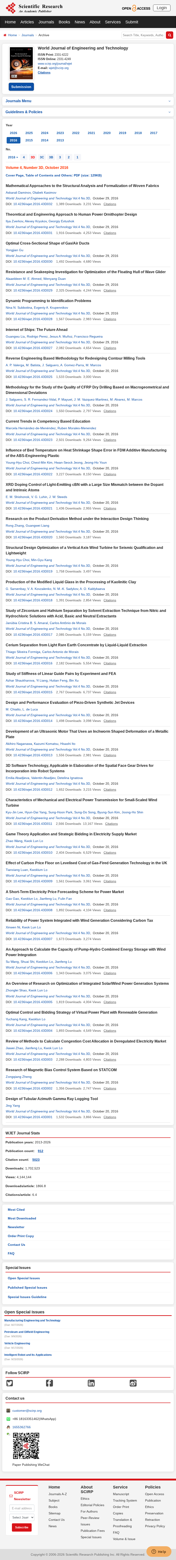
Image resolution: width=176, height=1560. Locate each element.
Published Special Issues (27, 1287)
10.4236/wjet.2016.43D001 (32, 1117)
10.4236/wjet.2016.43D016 (32, 663)
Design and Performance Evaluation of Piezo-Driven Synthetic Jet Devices (70, 702)
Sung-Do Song (85, 812)
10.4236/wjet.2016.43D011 (32, 823)
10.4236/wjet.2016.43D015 (32, 692)
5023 (36, 1159)
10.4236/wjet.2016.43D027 (32, 348)
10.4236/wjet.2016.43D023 (32, 440)
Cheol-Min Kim (41, 462)
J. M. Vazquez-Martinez (91, 399)
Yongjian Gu (14, 250)
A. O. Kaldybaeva (92, 589)
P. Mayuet (65, 399)
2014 (44, 140)
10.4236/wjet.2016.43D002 (32, 1088)
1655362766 (21, 1427)
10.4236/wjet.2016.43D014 (32, 721)
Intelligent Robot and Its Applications (28, 1354)
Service (120, 1487)
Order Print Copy (21, 1236)
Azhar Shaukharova (20, 680)
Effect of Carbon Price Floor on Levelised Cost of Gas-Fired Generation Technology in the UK (86, 863)
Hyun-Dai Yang (36, 812)
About (95, 22)
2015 (29, 140)
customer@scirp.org (27, 1410)
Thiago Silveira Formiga (23, 652)
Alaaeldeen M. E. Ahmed (23, 279)
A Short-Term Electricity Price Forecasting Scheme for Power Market (65, 892)
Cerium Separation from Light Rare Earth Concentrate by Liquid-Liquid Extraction (76, 645)
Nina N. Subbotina (19, 307)
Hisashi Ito (67, 744)
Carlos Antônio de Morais (68, 623)
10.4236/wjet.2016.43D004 (32, 1030)
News (80, 22)
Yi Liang (42, 680)
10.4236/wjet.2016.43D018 (32, 600)
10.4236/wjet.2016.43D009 (32, 881)
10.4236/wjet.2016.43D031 (32, 233)
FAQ (11, 1253)
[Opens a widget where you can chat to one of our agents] (158, 1552)
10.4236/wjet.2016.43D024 (32, 411)
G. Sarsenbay (15, 589)
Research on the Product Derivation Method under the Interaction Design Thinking (77, 519)
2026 (13, 133)
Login (162, 8)
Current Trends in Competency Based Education (48, 421)
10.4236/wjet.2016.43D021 (32, 508)
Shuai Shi (27, 961)
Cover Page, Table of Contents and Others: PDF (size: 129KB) (54, 175)
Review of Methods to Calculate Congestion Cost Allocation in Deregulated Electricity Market (86, 1041)
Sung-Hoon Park (60, 812)
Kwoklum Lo (38, 870)
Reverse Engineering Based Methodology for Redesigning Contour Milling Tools (75, 358)
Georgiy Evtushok (61, 221)
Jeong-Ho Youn (95, 462)
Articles (27, 22)
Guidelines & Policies (24, 112)
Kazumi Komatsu (46, 744)
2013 (60, 140)
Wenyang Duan (54, 279)
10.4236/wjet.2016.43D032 (32, 204)
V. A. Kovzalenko (39, 589)
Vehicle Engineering (17, 1343)
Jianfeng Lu (47, 898)
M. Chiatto (13, 709)
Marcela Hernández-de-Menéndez (31, 428)
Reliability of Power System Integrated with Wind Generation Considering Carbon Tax (79, 920)
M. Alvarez (117, 399)
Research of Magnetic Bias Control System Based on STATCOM (61, 1070)
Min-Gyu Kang (41, 560)
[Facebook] (49, 1383)
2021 (91, 133)
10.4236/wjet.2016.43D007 (32, 939)
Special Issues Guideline (27, 1297)
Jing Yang (13, 1105)
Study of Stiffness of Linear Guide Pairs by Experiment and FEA (61, 674)
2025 (29, 133)
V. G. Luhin (39, 497)
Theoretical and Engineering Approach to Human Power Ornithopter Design (71, 214)
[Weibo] (133, 1383)
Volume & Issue (124, 1539)
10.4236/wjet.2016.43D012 (32, 789)
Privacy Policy (155, 1526)
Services (113, 22)
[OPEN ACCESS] (136, 8)
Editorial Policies (92, 1505)
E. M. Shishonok (17, 497)
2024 (44, 133)
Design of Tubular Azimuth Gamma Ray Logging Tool (52, 1099)
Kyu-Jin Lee (14, 812)
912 (40, 1151)
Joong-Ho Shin (132, 812)
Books (64, 22)
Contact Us (16, 1244)
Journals (46, 22)
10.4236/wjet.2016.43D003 (32, 1059)
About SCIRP (87, 1489)
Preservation (154, 1513)
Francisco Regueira (88, 336)
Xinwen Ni (13, 927)
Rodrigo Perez (37, 336)
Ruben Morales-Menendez (77, 428)
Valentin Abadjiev (43, 778)
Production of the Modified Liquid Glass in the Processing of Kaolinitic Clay (71, 582)
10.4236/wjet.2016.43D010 (32, 852)
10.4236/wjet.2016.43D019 (32, 571)
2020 (107, 133)
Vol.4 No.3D (81, 198)
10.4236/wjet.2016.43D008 (32, 910)
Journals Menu (18, 101)
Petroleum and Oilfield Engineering (26, 1332)
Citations (44, 72)
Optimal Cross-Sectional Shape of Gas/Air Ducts (47, 243)
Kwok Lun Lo (33, 841)
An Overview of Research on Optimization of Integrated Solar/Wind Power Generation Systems (87, 983)
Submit (131, 22)
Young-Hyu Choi (17, 462)
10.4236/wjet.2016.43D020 (32, 537)
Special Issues (91, 1537)
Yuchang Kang (16, 1019)
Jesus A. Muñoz (61, 336)
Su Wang (12, 961)
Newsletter (16, 1227)
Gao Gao (12, 898)
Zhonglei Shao (16, 990)
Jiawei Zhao (14, 1048)
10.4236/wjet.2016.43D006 (32, 973)
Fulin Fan (65, 898)
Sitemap (54, 1513)
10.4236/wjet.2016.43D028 (32, 319)
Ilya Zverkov (14, 221)
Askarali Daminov (18, 192)
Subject (54, 1500)
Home (10, 22)
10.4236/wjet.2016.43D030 (32, 261)
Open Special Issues (24, 1278)
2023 (60, 133)
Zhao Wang (14, 841)
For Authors (89, 1511)
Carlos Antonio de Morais (60, 652)
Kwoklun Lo (29, 898)
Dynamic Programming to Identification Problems (48, 301)
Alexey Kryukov (36, 221)
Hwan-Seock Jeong (68, 462)
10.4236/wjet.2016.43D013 (32, 755)
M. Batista (33, 365)
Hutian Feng (58, 680)
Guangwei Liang (37, 525)
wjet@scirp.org (59, 68)
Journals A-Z (58, 1494)
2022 (76, 133)
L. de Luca (30, 709)
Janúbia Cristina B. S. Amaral (27, 623)
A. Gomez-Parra (72, 365)
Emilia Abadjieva (17, 778)
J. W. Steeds (58, 497)
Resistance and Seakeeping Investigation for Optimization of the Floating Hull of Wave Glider (86, 272)
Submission (21, 87)
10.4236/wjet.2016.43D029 (32, 290)
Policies (153, 1487)
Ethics (85, 1498)
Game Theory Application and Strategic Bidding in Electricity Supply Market (71, 834)
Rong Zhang (15, 525)
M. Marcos (93, 365)
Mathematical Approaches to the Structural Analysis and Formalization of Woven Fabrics (82, 186)
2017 (153, 133)
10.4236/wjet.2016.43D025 (32, 377)
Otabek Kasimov (44, 192)
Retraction (152, 1519)
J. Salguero (50, 365)
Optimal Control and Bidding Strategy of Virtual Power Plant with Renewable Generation (81, 1012)
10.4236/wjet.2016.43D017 (32, 634)
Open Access (154, 1494)
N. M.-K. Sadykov (65, 589)
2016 (13, 140)
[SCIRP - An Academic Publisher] (34, 8)
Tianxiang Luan (17, 870)
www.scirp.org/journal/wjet (55, 63)
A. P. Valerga (15, 365)
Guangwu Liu (15, 336)
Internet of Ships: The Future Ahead (37, 330)
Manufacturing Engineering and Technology (32, 1320)
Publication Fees (93, 1530)
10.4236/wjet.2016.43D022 (32, 474)
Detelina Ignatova (70, 778)
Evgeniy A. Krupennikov (51, 307)
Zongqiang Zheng (19, 1077)
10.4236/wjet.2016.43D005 (32, 1002)
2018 (138, 133)
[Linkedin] (91, 1383)
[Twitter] (9, 1383)
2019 (122, 133)
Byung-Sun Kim (108, 812)
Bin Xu (74, 680)
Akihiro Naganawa (19, 744)
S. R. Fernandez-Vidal (40, 399)
